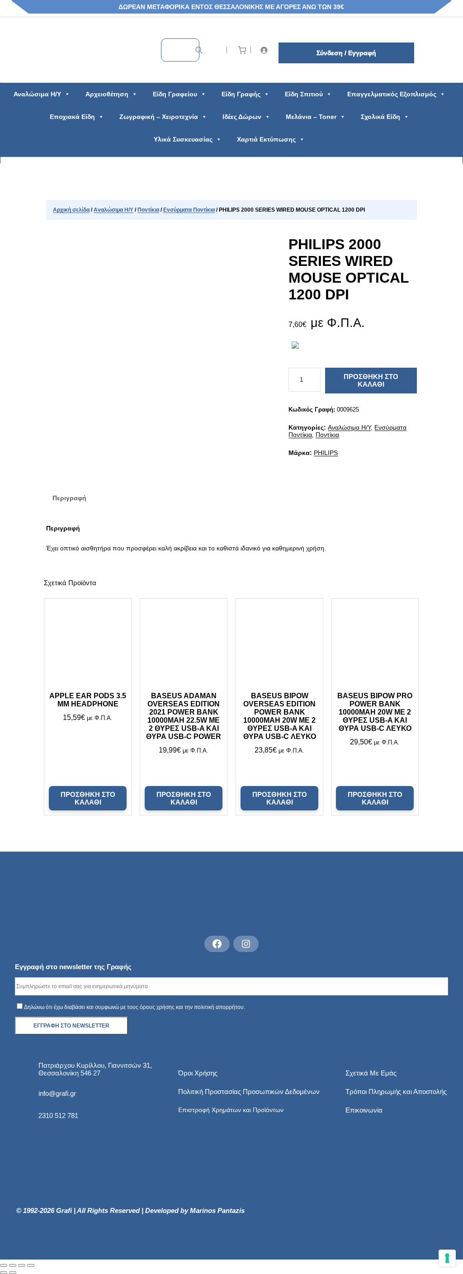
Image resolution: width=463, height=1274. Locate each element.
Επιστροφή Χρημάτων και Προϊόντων (230, 1109)
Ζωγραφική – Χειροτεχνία (158, 116)
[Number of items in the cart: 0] (242, 50)
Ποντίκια (148, 210)
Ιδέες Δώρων (241, 116)
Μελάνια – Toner (311, 116)
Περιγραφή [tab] (69, 498)
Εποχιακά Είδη (72, 116)
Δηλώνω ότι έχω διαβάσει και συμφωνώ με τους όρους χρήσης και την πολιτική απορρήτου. (134, 1007)
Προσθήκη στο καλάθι (371, 380)
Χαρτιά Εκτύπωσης (266, 139)
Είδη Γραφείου (175, 94)
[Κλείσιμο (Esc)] (30, 1265)
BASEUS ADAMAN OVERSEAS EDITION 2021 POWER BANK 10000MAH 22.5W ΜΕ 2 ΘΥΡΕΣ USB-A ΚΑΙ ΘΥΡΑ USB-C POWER (183, 716)
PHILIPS (326, 452)
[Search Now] (198, 50)
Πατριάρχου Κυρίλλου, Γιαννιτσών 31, (95, 1065)
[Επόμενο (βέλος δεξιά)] (12, 1272)
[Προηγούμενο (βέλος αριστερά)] (3, 1272)
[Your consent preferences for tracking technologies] (447, 1258)
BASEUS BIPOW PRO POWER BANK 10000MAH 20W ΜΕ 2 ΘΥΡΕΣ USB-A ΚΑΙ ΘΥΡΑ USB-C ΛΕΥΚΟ (375, 712)
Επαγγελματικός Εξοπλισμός (391, 94)
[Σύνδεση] (265, 50)
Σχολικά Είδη (380, 116)
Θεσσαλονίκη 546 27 (69, 1073)
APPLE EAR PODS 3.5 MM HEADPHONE (87, 700)
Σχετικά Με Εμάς (371, 1073)
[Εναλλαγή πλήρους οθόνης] (12, 1265)
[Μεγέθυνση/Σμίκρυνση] (3, 1265)
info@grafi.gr (57, 1093)
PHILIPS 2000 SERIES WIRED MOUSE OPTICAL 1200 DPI (348, 269)
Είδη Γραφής (241, 94)
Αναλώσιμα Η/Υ (37, 94)
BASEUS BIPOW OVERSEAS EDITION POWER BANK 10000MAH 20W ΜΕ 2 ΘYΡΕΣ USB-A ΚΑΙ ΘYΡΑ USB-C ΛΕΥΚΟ (279, 716)
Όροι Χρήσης (197, 1073)
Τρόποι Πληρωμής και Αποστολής (396, 1091)
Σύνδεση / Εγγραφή (346, 53)
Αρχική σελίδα (71, 210)
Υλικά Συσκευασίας (183, 139)
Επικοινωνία (364, 1110)
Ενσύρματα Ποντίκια (189, 210)
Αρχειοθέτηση (106, 94)
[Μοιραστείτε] (21, 1265)
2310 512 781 (58, 1115)
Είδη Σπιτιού (304, 94)
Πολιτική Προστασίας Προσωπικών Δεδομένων (249, 1091)
